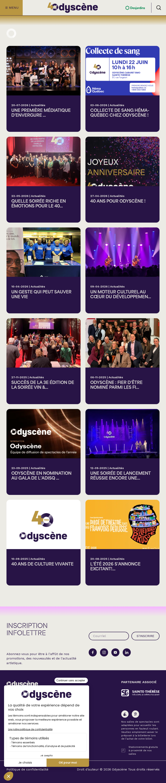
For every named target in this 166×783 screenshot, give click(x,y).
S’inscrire (145, 636)
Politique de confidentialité (27, 769)
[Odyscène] (22, 684)
